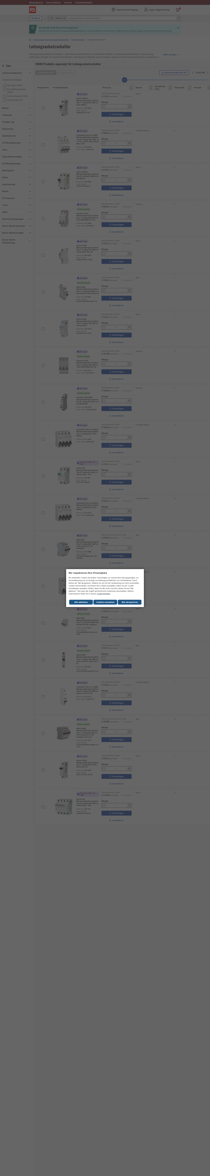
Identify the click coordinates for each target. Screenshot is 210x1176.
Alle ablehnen (81, 602)
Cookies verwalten (105, 602)
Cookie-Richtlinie (103, 594)
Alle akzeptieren (130, 602)
